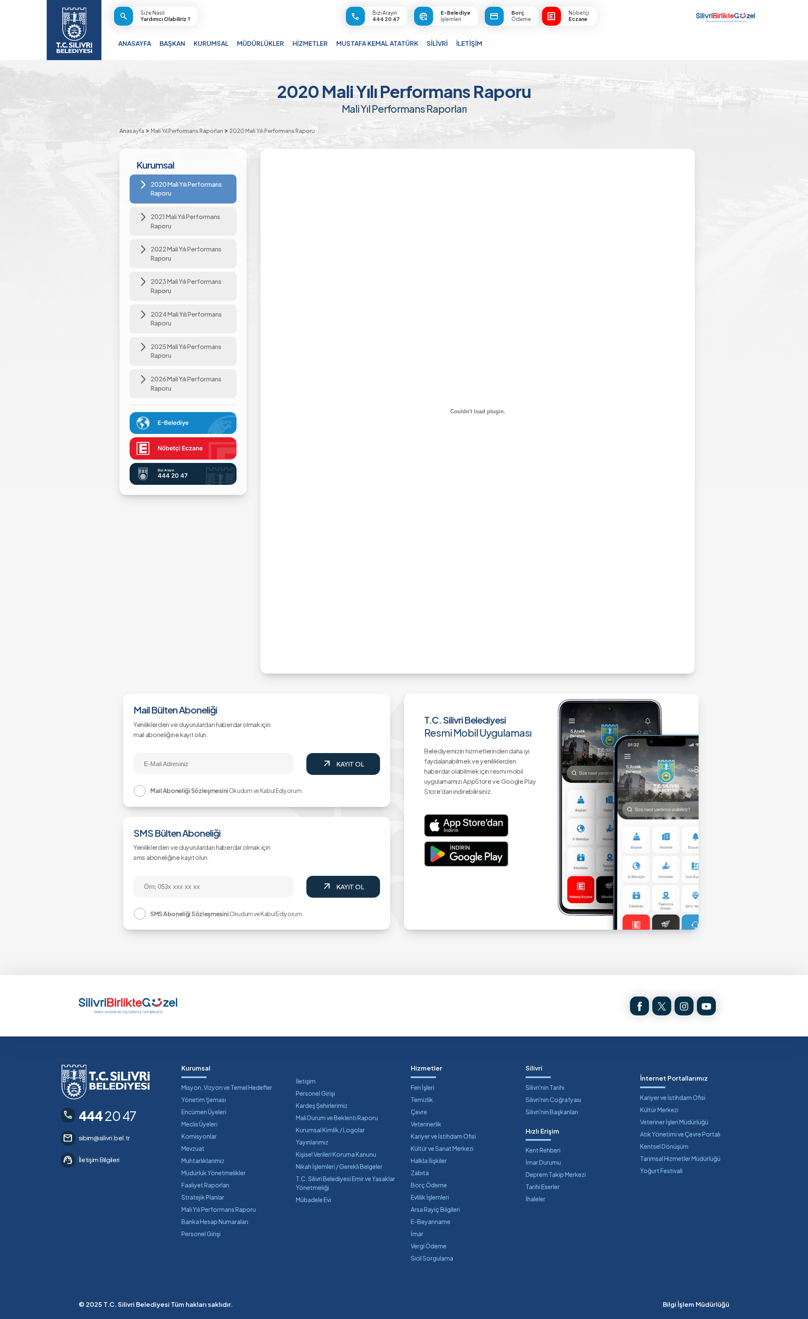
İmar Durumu (543, 1162)
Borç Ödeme (429, 1185)
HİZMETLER (310, 43)
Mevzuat (193, 1148)
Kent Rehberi (543, 1150)
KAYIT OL (343, 764)
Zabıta (420, 1172)
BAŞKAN (172, 43)
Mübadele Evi (313, 1199)
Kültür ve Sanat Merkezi (442, 1148)
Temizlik (422, 1099)
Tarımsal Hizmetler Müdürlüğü (680, 1158)
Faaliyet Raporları (205, 1185)
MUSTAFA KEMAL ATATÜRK (377, 43)
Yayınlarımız (312, 1142)
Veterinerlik (426, 1124)
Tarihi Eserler (543, 1186)
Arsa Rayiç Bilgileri (435, 1209)
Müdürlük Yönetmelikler (213, 1172)
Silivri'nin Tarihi (545, 1087)
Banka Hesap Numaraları (214, 1221)
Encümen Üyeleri (203, 1111)
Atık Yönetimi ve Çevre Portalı (680, 1134)
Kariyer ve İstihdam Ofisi (443, 1136)
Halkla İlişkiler (429, 1160)
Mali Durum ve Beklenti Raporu (337, 1117)
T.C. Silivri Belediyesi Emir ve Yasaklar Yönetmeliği (345, 1183)
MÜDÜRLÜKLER (260, 43)
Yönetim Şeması (203, 1099)
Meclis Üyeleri (199, 1124)
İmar (417, 1233)
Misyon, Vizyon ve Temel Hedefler (226, 1087)
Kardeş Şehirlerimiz (322, 1105)
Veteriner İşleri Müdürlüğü (674, 1122)
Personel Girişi (201, 1233)
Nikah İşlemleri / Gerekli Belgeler (339, 1166)
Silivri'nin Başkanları (552, 1111)
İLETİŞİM (469, 43)
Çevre (419, 1111)
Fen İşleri (422, 1087)
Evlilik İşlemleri (430, 1197)
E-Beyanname (430, 1221)
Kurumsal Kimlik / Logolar (330, 1130)
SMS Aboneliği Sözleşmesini (189, 913)
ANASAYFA (134, 43)
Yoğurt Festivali (661, 1170)
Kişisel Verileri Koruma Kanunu (336, 1154)
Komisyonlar (199, 1136)
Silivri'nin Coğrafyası (553, 1099)
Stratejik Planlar (202, 1197)
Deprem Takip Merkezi (556, 1174)
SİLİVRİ (437, 43)
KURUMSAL (211, 43)
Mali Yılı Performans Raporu (218, 1209)
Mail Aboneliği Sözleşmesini (189, 790)
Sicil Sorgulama (432, 1258)
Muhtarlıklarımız (202, 1160)
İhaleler (535, 1199)
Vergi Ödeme (429, 1246)
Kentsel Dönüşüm (664, 1146)
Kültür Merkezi (659, 1109)
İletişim (306, 1081)
